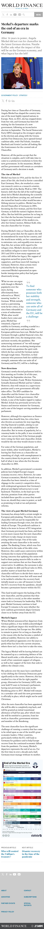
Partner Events (8, 903)
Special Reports (27, 904)
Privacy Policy (7, 912)
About (4, 890)
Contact (27, 890)
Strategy (23, 95)
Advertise (5, 897)
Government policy (9, 95)
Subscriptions (30, 897)
